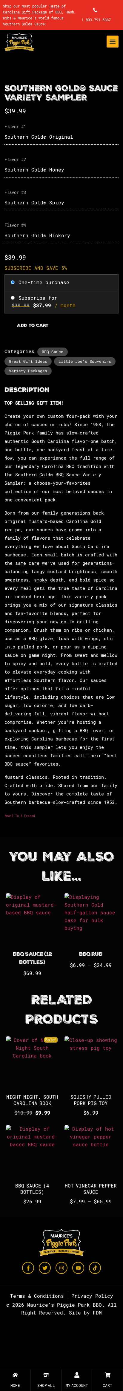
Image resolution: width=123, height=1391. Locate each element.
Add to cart (32, 326)
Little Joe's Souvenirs (85, 361)
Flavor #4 (15, 225)
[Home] (15, 1375)
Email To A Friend (19, 816)
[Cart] (107, 1375)
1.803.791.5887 (96, 19)
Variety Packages (28, 371)
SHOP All (46, 1385)
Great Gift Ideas (28, 361)
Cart (107, 1385)
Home (15, 1385)
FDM (97, 1312)
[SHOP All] (46, 1375)
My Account (77, 1385)
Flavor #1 (15, 126)
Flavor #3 (15, 192)
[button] (113, 42)
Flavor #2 (15, 159)
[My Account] (77, 1375)
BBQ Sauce (52, 351)
